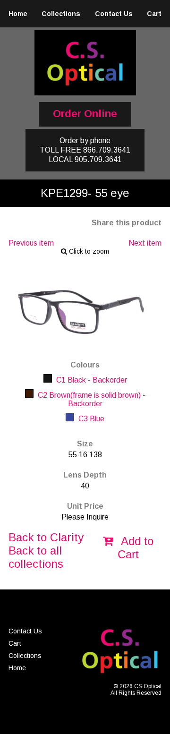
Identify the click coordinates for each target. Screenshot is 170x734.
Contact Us (114, 13)
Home (17, 13)
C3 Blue (90, 419)
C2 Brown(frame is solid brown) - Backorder (90, 399)
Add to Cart (135, 548)
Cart (154, 13)
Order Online (85, 113)
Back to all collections (35, 557)
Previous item (31, 243)
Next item (145, 243)
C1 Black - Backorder (90, 380)
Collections (61, 13)
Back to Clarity (46, 537)
